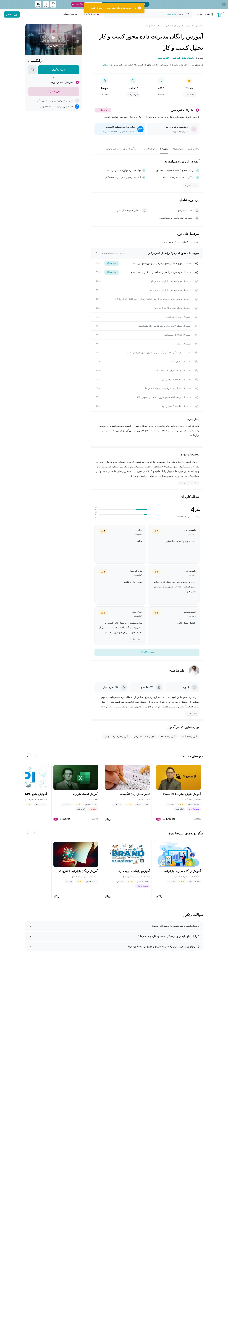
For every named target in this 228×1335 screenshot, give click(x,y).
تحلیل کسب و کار (163, 26)
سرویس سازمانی (70, 14)
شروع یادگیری (58, 69)
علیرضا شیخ (177, 670)
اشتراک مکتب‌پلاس (88, 14)
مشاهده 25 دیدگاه (147, 652)
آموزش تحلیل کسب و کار (144, 736)
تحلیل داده (149, 26)
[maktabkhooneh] (220, 14)
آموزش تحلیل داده (168, 736)
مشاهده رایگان (111, 263)
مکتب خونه (199, 26)
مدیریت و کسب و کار (182, 26)
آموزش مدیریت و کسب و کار (116, 736)
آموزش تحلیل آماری (189, 736)
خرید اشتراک (105, 110)
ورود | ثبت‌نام (11, 14)
